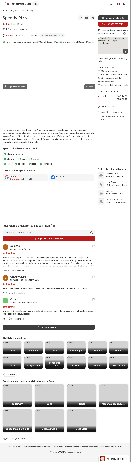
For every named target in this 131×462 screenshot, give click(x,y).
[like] (4, 293)
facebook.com (108, 106)
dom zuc (15, 246)
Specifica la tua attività (112, 112)
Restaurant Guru (74, 452)
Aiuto (120, 446)
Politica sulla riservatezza (75, 446)
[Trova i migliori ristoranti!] (18, 4)
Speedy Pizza (16, 17)
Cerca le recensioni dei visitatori (19, 232)
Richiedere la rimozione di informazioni (38, 446)
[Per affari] (35, 3)
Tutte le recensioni (47, 327)
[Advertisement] (49, 108)
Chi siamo (59, 446)
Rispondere (19, 293)
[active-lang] (118, 3)
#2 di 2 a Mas (13, 29)
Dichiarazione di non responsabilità (101, 446)
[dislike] (9, 293)
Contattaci (16, 446)
